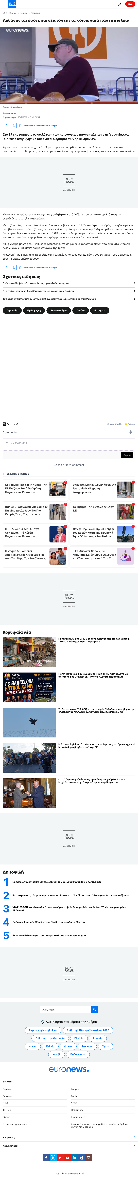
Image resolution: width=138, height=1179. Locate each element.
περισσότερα (10, 1145)
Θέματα (7, 1081)
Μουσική (87, 1046)
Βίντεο (6, 1117)
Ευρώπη (7, 1088)
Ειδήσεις (12, 13)
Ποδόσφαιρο (77, 1054)
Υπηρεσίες (9, 1137)
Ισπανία (97, 1038)
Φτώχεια (99, 310)
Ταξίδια (7, 1110)
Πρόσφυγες (34, 310)
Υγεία (105, 1046)
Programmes (78, 1117)
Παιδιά (81, 310)
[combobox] (69, 1009)
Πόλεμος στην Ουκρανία (50, 1038)
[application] (69, 65)
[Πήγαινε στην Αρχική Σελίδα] (12, 4)
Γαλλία (50, 1046)
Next (5, 1103)
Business (7, 1095)
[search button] (94, 1009)
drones (68, 1046)
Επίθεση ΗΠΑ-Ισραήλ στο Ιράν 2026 (88, 1030)
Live (130, 4)
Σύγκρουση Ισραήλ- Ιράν (43, 1030)
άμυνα (33, 1046)
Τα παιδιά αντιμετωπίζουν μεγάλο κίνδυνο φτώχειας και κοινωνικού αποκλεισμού (49, 298)
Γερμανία (35, 13)
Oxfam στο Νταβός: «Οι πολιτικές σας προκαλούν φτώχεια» (36, 283)
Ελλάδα (78, 1038)
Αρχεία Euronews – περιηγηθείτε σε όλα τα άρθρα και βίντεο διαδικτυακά (101, 1125)
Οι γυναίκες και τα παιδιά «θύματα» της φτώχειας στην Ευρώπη (38, 291)
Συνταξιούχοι (59, 310)
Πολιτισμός (77, 1110)
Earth (74, 1095)
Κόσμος (23, 13)
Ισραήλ (57, 1054)
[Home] (4, 13)
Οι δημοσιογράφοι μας (15, 1123)
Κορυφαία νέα (17, 632)
